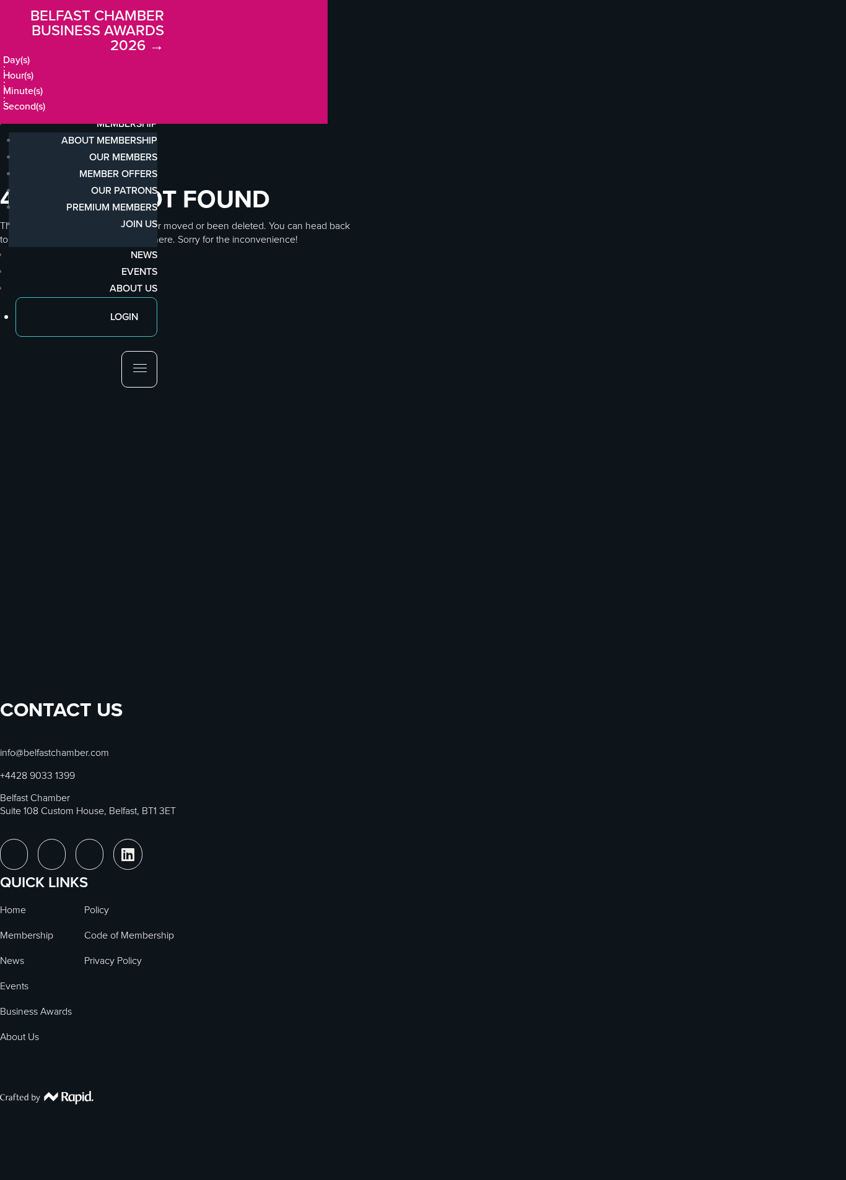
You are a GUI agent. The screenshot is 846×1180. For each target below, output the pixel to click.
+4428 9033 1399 (37, 775)
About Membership (109, 140)
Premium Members (111, 207)
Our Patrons (124, 190)
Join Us (139, 224)
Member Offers (118, 174)
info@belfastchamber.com (54, 752)
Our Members (123, 157)
